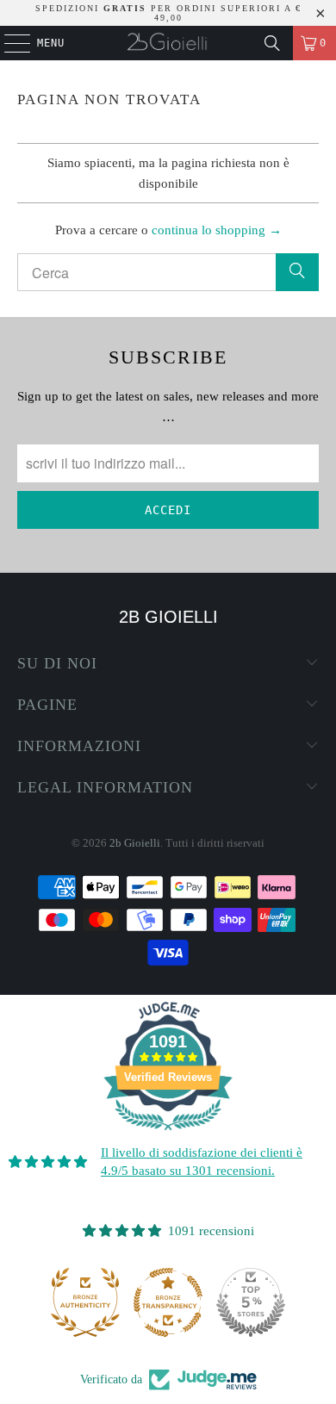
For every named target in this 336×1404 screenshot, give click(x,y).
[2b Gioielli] (168, 43)
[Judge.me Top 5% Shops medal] (250, 1302)
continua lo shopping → (217, 230)
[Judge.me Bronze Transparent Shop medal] (168, 1302)
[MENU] (8, 43)
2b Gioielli (134, 842)
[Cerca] (272, 43)
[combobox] (168, 272)
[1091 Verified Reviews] (168, 1133)
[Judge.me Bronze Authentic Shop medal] (85, 1302)
